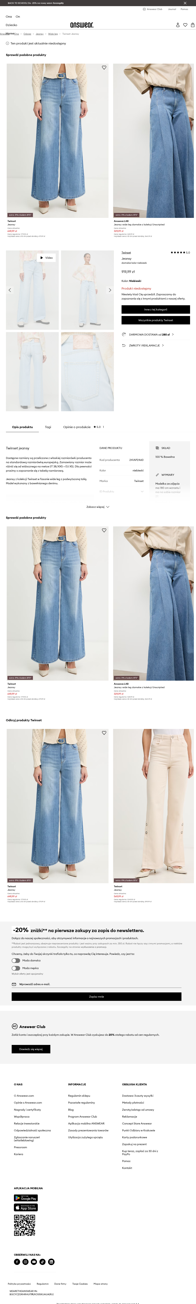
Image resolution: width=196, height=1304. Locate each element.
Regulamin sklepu (79, 1095)
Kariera (18, 1154)
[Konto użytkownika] (178, 25)
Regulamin (43, 1284)
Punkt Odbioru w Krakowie (138, 1130)
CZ (17, 1294)
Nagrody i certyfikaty (27, 1109)
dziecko (11, 25)
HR (24, 1294)
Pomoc (126, 1161)
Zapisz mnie (96, 996)
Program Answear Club (82, 1116)
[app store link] (26, 1206)
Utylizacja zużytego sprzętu (85, 1137)
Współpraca (21, 1116)
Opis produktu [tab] (22, 427)
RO (36, 1294)
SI (38, 1294)
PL (32, 1294)
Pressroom (20, 1147)
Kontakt (127, 1168)
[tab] (83, 427)
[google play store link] (26, 1197)
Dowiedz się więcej (31, 1049)
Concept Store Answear (137, 1123)
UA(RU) (50, 1294)
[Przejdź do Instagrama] (25, 1262)
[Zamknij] (185, 3)
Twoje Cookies (80, 1284)
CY (14, 1294)
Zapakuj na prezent (134, 1144)
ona (9, 16)
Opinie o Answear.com (28, 1102)
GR (21, 1294)
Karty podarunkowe (134, 1137)
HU (27, 1294)
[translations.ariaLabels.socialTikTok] (42, 1261)
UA (44, 1294)
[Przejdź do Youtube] (34, 1262)
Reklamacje (129, 1116)
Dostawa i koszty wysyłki (137, 1095)
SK (40, 1294)
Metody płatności (133, 1102)
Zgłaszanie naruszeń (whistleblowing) (27, 1139)
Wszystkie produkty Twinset (155, 320)
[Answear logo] (81, 25)
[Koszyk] (192, 25)
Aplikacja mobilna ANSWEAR (86, 1123)
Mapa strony (101, 1284)
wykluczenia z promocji (93, 946)
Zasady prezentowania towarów (88, 1130)
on (18, 16)
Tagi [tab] (48, 427)
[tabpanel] (98, 471)
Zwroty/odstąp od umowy (138, 1109)
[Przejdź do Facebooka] (17, 1262)
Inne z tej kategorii (155, 309)
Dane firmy (60, 1284)
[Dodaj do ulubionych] (104, 67)
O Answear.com (24, 1095)
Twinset (126, 252)
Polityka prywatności (19, 1284)
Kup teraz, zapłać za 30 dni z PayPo (140, 1152)
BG (11, 1294)
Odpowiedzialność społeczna (32, 1130)
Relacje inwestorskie (26, 1123)
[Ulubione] (185, 25)
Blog (71, 1109)
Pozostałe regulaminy (81, 1102)
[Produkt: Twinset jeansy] (58, 141)
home (10, 33)
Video (49, 257)
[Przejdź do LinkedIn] (51, 1261)
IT (30, 1294)
